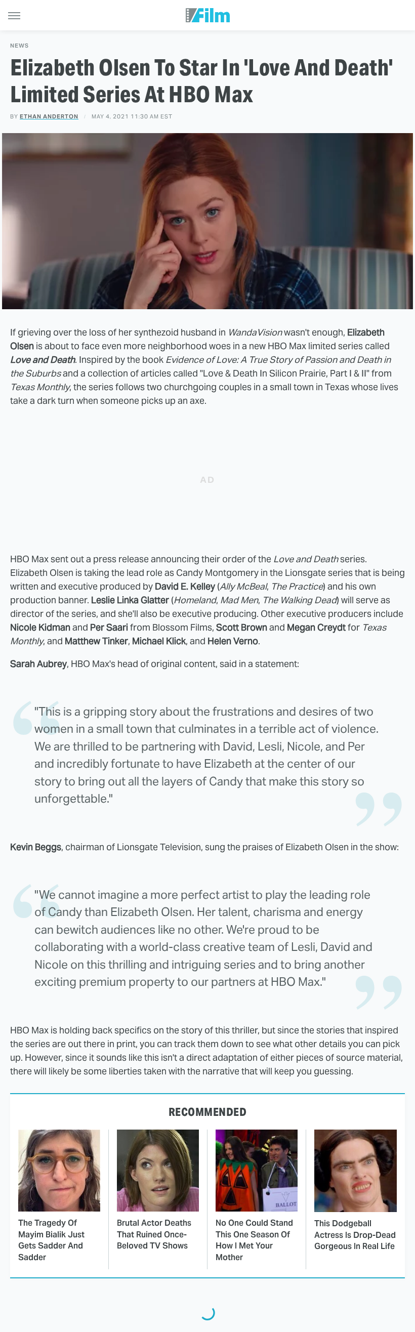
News (19, 46)
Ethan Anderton (49, 116)
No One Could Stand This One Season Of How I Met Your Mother (254, 1240)
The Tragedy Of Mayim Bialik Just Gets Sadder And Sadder (51, 1240)
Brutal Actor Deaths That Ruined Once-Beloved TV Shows (154, 1234)
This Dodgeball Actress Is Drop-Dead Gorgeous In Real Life (355, 1235)
